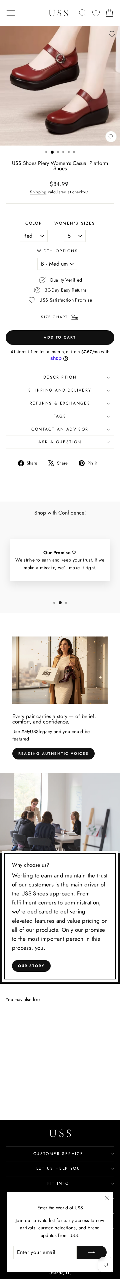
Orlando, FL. (60, 1273)
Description (60, 377)
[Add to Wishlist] (112, 34)
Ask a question (60, 442)
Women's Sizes (74, 223)
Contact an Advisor (59, 429)
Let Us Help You (58, 1168)
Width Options (57, 251)
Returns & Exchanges (60, 403)
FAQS (60, 416)
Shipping (38, 192)
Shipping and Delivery (59, 390)
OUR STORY (31, 965)
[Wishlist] (96, 13)
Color (33, 223)
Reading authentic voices (53, 753)
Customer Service (58, 1154)
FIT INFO (58, 1183)
